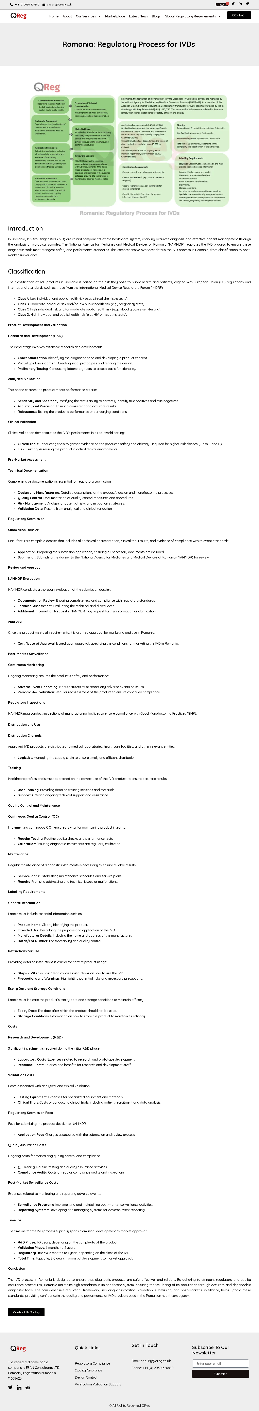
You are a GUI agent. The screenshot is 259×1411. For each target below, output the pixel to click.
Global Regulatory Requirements (190, 16)
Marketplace (115, 16)
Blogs (156, 16)
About (67, 16)
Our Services (86, 16)
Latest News (138, 16)
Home (54, 16)
